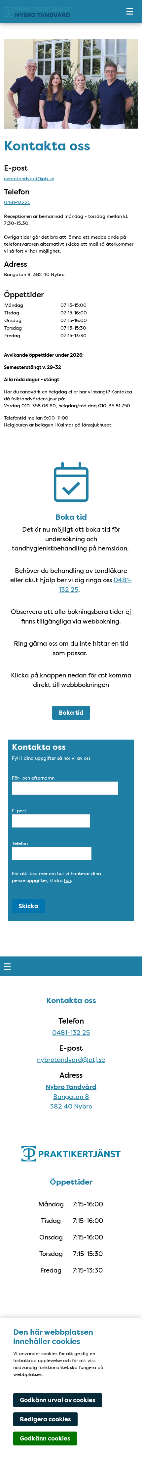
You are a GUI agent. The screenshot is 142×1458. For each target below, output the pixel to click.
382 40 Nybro (71, 1106)
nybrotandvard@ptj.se (29, 179)
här (67, 880)
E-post (19, 811)
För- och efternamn (33, 778)
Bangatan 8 (71, 1096)
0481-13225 (17, 202)
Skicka (28, 906)
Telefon (20, 843)
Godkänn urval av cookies (57, 1400)
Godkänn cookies (45, 1438)
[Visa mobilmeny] (130, 12)
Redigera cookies (45, 1419)
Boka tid (71, 713)
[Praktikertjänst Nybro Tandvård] (58, 12)
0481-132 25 (71, 1032)
